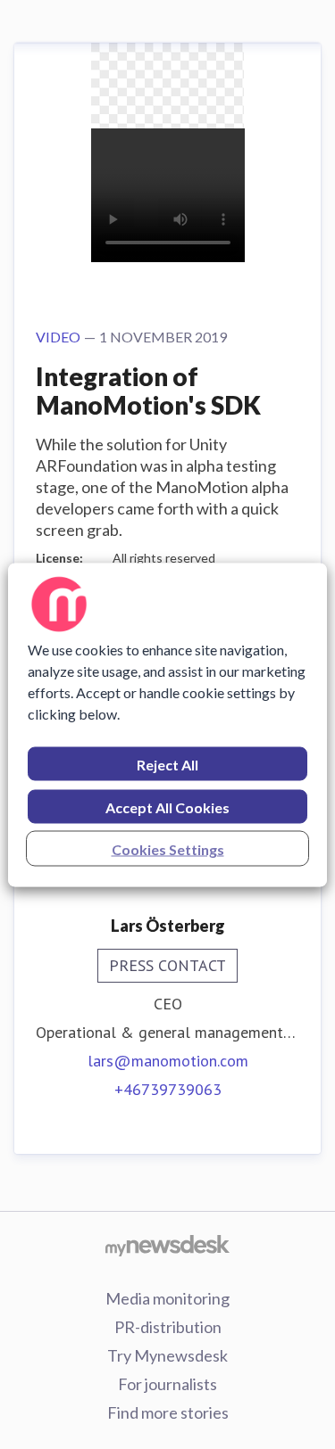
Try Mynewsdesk (167, 1355)
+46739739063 (168, 1089)
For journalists (167, 1384)
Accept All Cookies (167, 806)
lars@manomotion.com (168, 1060)
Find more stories (168, 1412)
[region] (167, 724)
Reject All (167, 763)
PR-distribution (168, 1327)
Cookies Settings (168, 848)
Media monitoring (167, 1298)
